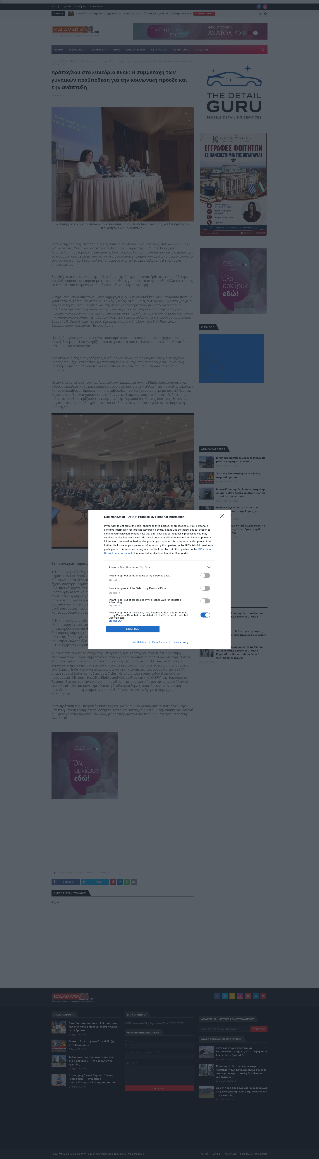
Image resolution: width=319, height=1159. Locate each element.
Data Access (159, 642)
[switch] (205, 575)
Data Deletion (139, 642)
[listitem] (159, 567)
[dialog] (159, 579)
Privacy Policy (180, 642)
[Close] (223, 517)
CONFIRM (133, 629)
